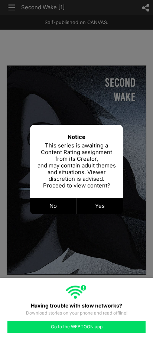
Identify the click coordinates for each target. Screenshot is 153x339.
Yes (100, 205)
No (53, 205)
